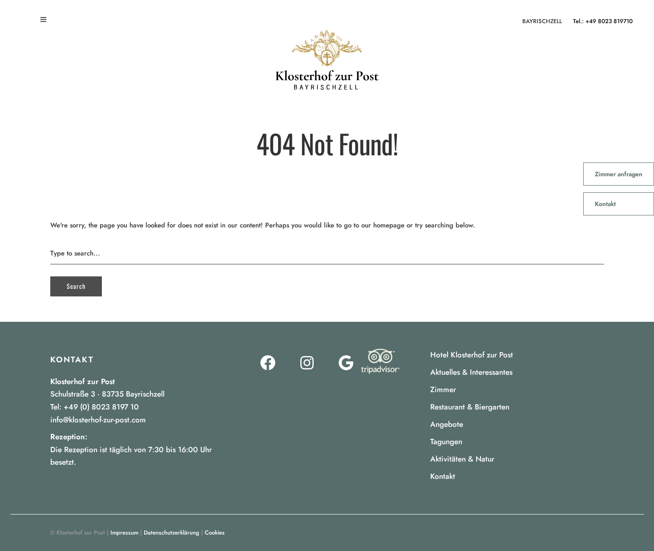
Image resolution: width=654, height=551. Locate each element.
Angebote (446, 424)
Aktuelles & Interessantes (471, 372)
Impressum (124, 532)
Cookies (215, 532)
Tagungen (446, 441)
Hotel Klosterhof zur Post (471, 354)
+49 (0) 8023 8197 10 (101, 406)
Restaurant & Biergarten (469, 406)
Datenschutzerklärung (171, 532)
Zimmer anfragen (618, 174)
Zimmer (443, 389)
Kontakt (442, 476)
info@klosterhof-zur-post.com (98, 419)
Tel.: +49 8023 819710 (603, 21)
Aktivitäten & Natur (462, 459)
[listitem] (137, 449)
